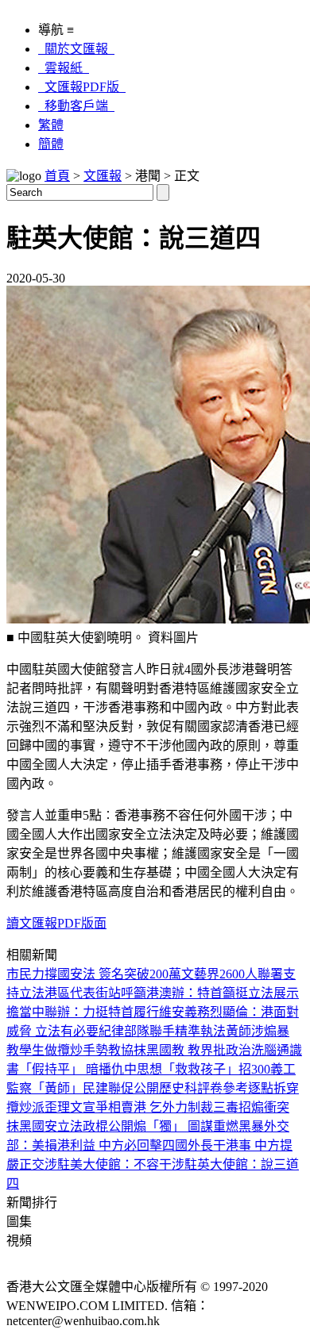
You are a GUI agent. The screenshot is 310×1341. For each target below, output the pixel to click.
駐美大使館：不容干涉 (120, 1164)
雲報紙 (63, 68)
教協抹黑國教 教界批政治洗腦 (192, 1050)
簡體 (51, 144)
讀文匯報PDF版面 (56, 923)
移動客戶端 (76, 106)
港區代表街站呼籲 (95, 993)
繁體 (51, 125)
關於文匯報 (76, 49)
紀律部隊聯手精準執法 (162, 1031)
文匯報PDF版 (82, 87)
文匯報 (102, 176)
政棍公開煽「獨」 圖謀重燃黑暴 (173, 1126)
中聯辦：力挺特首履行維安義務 (121, 1012)
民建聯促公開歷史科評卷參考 (165, 1088)
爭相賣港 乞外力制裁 (154, 1107)
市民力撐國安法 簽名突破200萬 (93, 974)
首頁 (57, 176)
